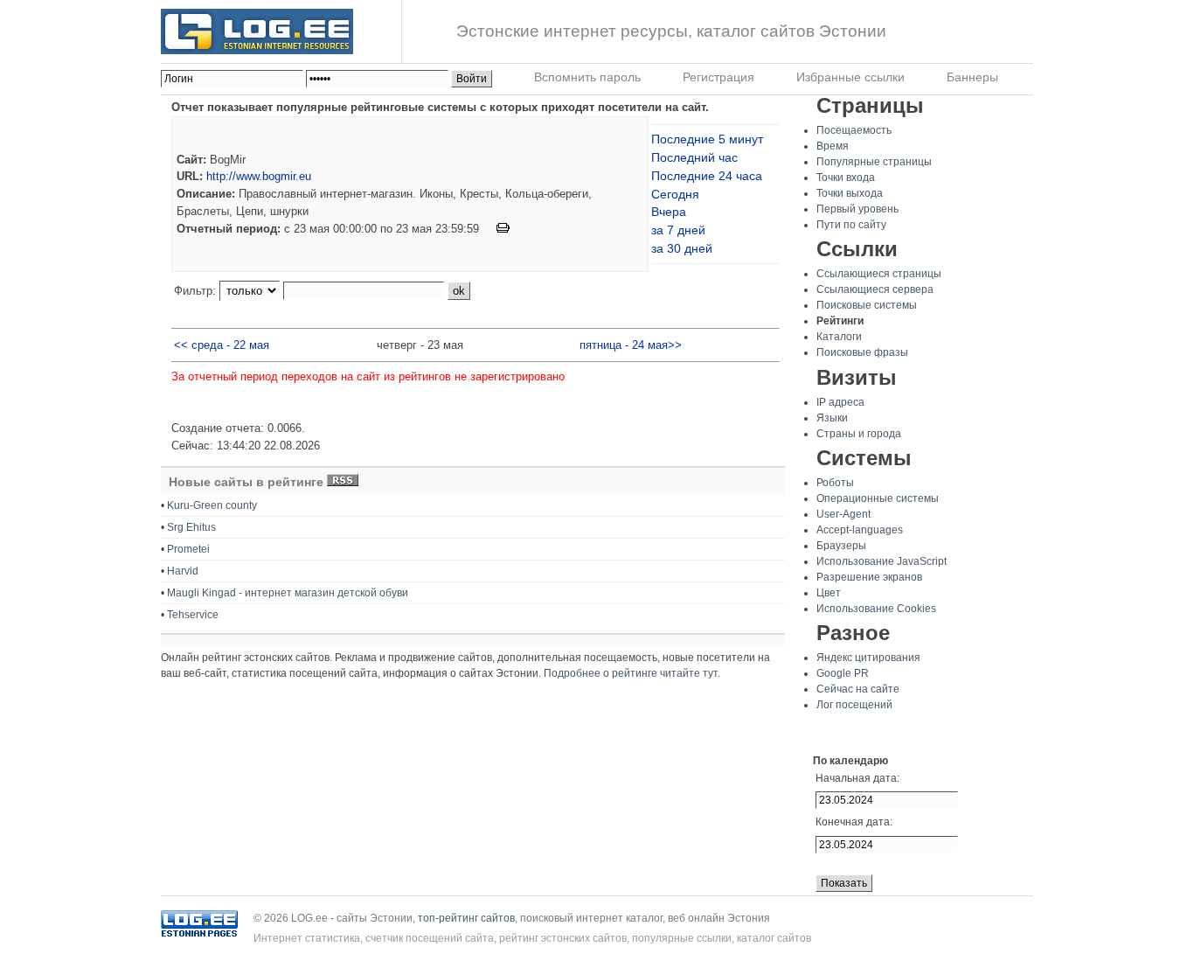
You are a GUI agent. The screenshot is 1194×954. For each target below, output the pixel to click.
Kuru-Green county (212, 505)
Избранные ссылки (850, 77)
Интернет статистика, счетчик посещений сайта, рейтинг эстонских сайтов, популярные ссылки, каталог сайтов (532, 938)
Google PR (842, 673)
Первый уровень (857, 209)
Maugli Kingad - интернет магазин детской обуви (287, 593)
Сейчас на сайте (857, 689)
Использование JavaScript (881, 561)
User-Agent (843, 514)
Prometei (188, 549)
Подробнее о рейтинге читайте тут (631, 673)
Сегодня (675, 194)
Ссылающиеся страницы (878, 274)
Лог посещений (854, 705)
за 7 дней (678, 230)
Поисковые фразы (862, 352)
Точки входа (845, 177)
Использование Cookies (876, 608)
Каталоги (839, 337)
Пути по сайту (851, 225)
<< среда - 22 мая (221, 345)
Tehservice (193, 615)
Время (832, 146)
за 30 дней (681, 248)
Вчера (668, 212)
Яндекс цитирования (868, 657)
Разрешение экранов (869, 577)
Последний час (694, 157)
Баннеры (972, 77)
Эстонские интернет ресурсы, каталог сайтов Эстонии (671, 31)
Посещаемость (854, 130)
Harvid (182, 571)
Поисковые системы (866, 305)
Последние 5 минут (707, 139)
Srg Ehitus (191, 527)
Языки (832, 418)
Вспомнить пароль (587, 77)
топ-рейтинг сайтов (466, 918)
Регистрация (718, 77)
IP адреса (840, 402)
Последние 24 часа (706, 176)
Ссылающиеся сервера (875, 289)
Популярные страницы (874, 162)
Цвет (828, 593)
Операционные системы (877, 498)
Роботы (835, 483)
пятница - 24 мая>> (631, 345)
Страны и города (858, 434)
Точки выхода (849, 193)
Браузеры (841, 546)
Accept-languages (859, 530)
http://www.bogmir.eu (258, 176)
